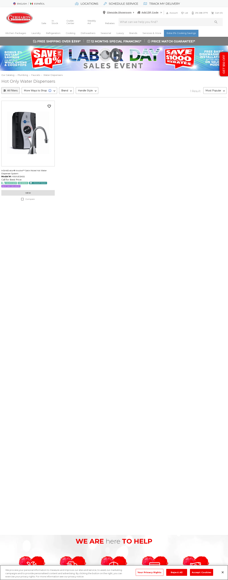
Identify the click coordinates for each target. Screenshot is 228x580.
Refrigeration (53, 33)
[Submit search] (216, 22)
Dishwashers (88, 33)
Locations (89, 3)
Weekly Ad (91, 22)
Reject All (176, 572)
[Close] (222, 572)
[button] (20, 3)
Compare (30, 199)
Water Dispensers (53, 75)
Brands (133, 33)
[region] (114, 572)
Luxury (120, 33)
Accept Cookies (201, 572)
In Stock (55, 22)
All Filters (12, 90)
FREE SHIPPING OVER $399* (59, 41)
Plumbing (23, 75)
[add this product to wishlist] (49, 106)
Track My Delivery (164, 3)
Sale (43, 23)
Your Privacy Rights (149, 572)
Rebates (110, 23)
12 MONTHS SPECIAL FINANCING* (115, 41)
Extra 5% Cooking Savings (181, 33)
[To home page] (19, 18)
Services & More (152, 33)
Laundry (36, 33)
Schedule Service (123, 3)
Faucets (35, 75)
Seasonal (106, 33)
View (28, 193)
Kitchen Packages (15, 33)
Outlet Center (70, 22)
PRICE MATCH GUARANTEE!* (173, 41)
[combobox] (39, 90)
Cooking (70, 33)
